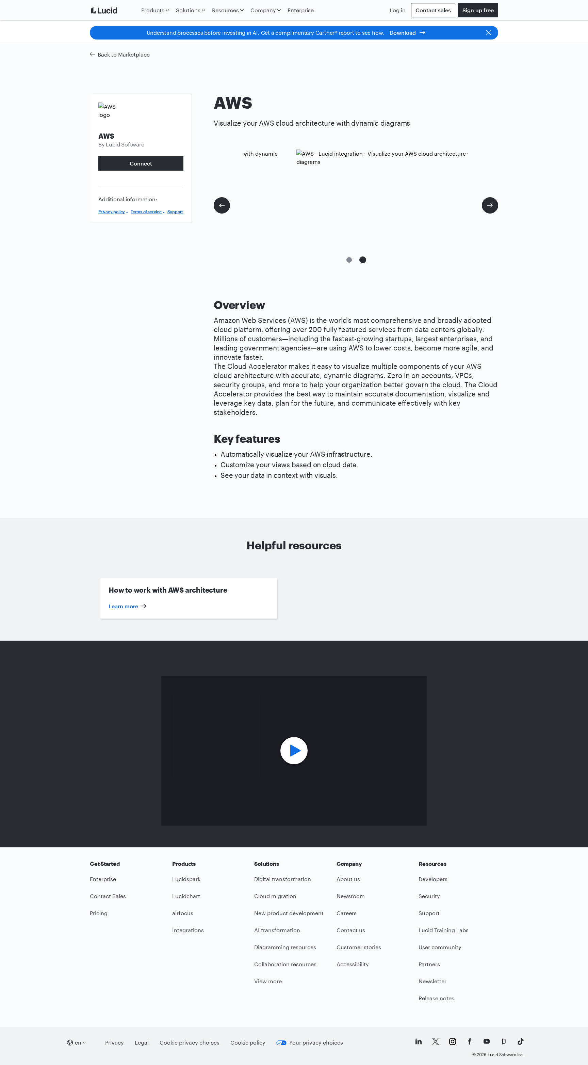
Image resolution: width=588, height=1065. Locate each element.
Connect (141, 163)
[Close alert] (489, 33)
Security (429, 896)
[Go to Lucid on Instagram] (452, 1041)
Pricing (99, 913)
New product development (289, 913)
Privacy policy (111, 211)
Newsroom (351, 896)
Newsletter (432, 981)
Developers (433, 879)
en (78, 1042)
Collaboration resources (285, 964)
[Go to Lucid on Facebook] (469, 1041)
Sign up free (478, 10)
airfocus (182, 913)
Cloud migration (275, 896)
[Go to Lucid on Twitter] (435, 1041)
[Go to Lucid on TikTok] (520, 1041)
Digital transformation (282, 879)
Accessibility (353, 964)
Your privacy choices (316, 1042)
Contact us (351, 930)
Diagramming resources (285, 947)
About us (348, 879)
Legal (142, 1042)
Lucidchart (186, 896)
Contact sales (433, 10)
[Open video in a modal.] (294, 750)
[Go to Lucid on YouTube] (486, 1041)
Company (263, 10)
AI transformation (277, 930)
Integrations (188, 930)
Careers (347, 913)
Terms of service (146, 211)
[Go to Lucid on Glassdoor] (503, 1041)
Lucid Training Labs (444, 930)
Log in (398, 10)
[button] (349, 260)
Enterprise (301, 10)
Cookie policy (247, 1042)
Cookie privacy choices (189, 1042)
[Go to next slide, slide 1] (490, 205)
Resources (225, 10)
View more (268, 981)
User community (440, 947)
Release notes (436, 998)
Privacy (114, 1042)
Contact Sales (108, 896)
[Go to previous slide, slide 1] (222, 205)
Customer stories (359, 947)
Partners (429, 964)
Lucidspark (186, 879)
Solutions (188, 10)
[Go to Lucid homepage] (114, 10)
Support (175, 211)
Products (152, 10)
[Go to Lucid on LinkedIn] (418, 1041)
